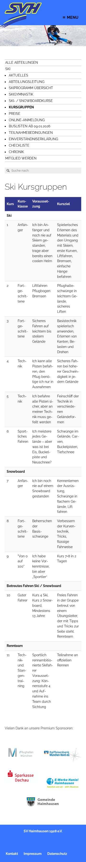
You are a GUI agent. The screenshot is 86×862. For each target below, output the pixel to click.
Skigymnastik (21, 94)
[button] (72, 17)
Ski (7, 69)
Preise (14, 114)
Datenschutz (57, 854)
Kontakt (12, 854)
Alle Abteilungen (21, 62)
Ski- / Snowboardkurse (31, 101)
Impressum (33, 854)
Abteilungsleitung (26, 82)
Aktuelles (18, 75)
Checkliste (19, 145)
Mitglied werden (21, 158)
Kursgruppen (21, 107)
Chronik (16, 152)
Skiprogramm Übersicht (31, 88)
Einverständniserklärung (33, 139)
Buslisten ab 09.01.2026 (29, 126)
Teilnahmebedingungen (31, 133)
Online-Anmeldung (27, 120)
